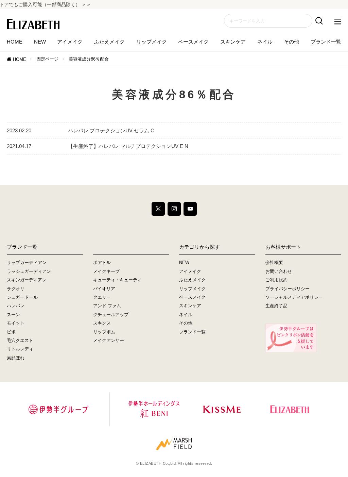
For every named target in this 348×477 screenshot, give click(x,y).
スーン (13, 314)
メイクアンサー (108, 340)
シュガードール (22, 297)
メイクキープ (106, 271)
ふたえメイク (109, 42)
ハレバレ (15, 305)
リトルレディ (20, 348)
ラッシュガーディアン (29, 271)
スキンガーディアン (27, 279)
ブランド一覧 (326, 42)
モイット (15, 323)
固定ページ (47, 59)
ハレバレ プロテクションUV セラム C (111, 130)
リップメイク (151, 42)
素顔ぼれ (15, 357)
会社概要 (274, 262)
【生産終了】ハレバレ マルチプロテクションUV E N (128, 146)
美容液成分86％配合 (89, 59)
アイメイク (70, 42)
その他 (291, 42)
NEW (40, 42)
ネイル (265, 42)
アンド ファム (107, 305)
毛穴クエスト (20, 340)
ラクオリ (15, 288)
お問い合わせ (278, 271)
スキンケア (233, 42)
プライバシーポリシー (287, 288)
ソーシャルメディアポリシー (294, 297)
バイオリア (104, 288)
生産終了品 (276, 305)
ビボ (11, 331)
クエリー (102, 297)
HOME (14, 42)
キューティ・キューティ (117, 279)
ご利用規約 (276, 279)
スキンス (102, 323)
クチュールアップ (110, 314)
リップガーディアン (27, 262)
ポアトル (102, 262)
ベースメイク (193, 42)
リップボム (104, 331)
